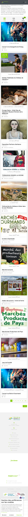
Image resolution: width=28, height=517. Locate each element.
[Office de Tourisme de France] (22, 497)
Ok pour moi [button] (19, 515)
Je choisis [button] (11, 515)
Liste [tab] (4, 20)
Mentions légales (10, 488)
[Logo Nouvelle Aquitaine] (21, 494)
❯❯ (25, 400)
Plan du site (18, 488)
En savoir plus (4, 512)
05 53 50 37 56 (14, 429)
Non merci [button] (4, 515)
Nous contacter (14, 491)
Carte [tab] (13, 20)
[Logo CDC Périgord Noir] (9, 494)
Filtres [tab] (23, 20)
